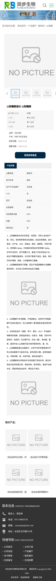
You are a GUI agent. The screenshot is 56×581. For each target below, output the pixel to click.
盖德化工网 (37, 577)
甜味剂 (41, 26)
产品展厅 (32, 26)
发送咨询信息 (30, 155)
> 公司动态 (7, 551)
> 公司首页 (7, 547)
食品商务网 (24, 577)
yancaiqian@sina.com (24, 525)
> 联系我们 (28, 556)
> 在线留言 (7, 560)
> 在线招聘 (28, 560)
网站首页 (21, 26)
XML (27, 573)
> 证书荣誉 (7, 556)
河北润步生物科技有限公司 (16, 569)
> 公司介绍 (28, 547)
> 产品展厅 (28, 551)
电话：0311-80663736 (18, 519)
